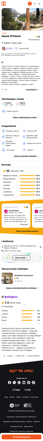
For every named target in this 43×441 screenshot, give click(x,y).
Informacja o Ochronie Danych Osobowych (21, 417)
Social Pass (34, 397)
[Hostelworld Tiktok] (33, 382)
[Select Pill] (30, 4)
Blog (6, 397)
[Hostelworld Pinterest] (28, 382)
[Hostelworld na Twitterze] (14, 382)
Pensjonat (25, 397)
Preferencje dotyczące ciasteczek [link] (21, 431)
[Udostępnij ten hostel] (40, 30)
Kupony (29, 421)
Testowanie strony (16, 426)
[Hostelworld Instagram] (19, 382)
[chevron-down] (24, 304)
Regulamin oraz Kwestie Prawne (14, 421)
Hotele (18, 397)
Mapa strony (28, 426)
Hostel (4, 33)
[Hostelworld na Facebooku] (9, 382)
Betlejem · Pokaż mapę (13, 43)
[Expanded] (4, 355)
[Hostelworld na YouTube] (24, 382)
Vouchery (36, 421)
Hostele (12, 397)
